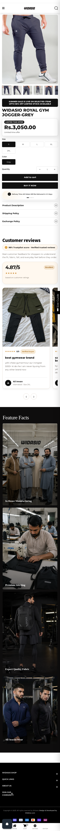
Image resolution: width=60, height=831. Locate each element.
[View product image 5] (48, 90)
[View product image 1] (6, 90)
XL (51, 144)
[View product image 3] (27, 90)
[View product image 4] (38, 90)
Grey (9, 162)
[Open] (7, 824)
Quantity (6, 169)
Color (4, 157)
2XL (8, 151)
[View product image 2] (17, 90)
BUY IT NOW (30, 185)
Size (4, 139)
